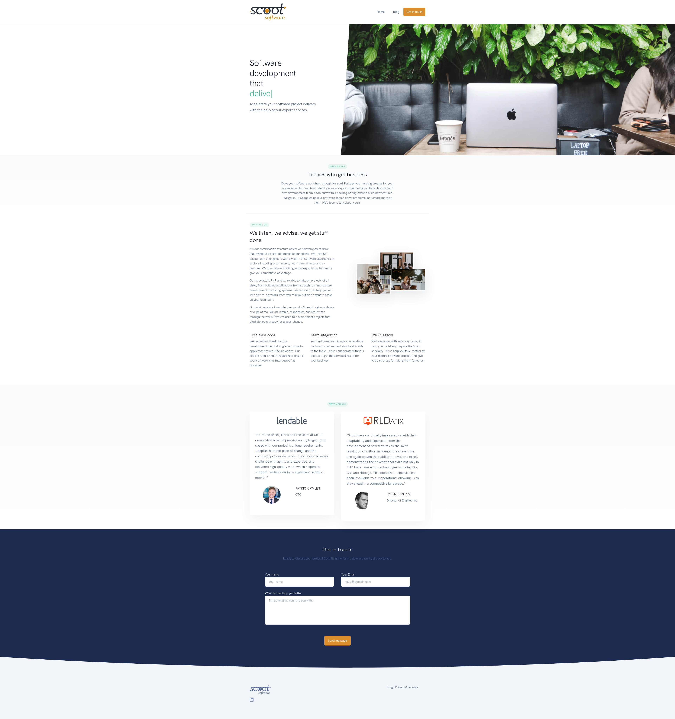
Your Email (348, 574)
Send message (337, 640)
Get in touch (414, 12)
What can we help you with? (283, 593)
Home (381, 12)
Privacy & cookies (406, 687)
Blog (396, 12)
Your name (272, 574)
